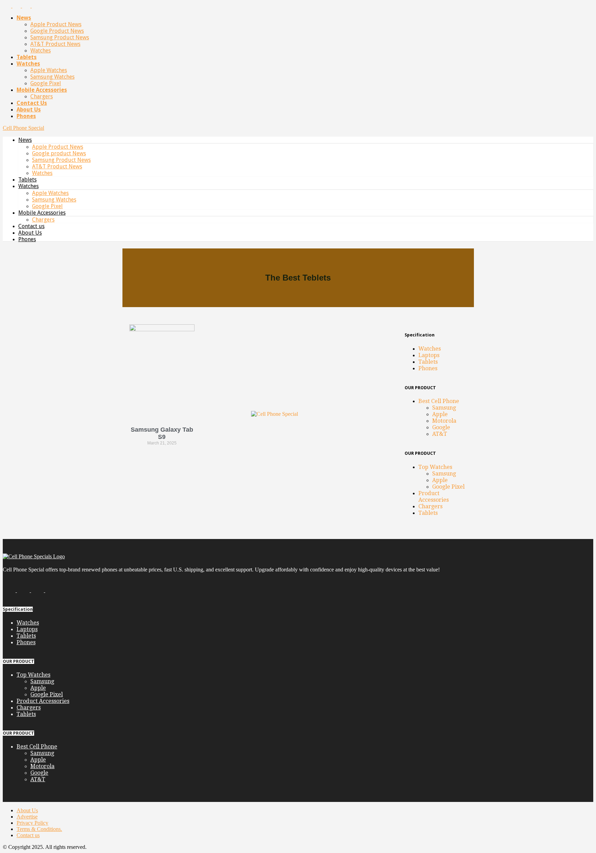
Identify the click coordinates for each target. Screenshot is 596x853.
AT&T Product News (55, 44)
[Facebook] (7, 6)
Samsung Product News (59, 37)
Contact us (32, 103)
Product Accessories (433, 496)
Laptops (428, 355)
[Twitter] (27, 6)
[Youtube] (36, 6)
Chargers (41, 96)
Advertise (27, 817)
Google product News (57, 31)
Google (441, 427)
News (24, 17)
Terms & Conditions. (39, 829)
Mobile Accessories (42, 90)
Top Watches (435, 467)
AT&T (439, 434)
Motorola (444, 421)
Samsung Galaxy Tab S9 (162, 433)
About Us (29, 109)
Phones (26, 116)
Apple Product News (55, 24)
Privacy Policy (32, 823)
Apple (440, 414)
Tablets (27, 57)
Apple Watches (48, 70)
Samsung (444, 407)
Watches (40, 50)
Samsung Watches (52, 76)
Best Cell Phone (438, 401)
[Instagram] (17, 6)
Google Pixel (45, 83)
